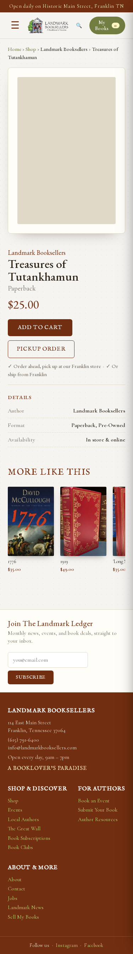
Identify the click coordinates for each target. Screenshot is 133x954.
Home (14, 49)
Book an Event (94, 800)
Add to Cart (40, 327)
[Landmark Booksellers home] (48, 25)
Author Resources (98, 819)
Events (15, 810)
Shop (31, 49)
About (15, 879)
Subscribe (31, 677)
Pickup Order (41, 349)
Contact (16, 888)
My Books (106, 25)
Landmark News (26, 907)
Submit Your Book (97, 810)
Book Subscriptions (29, 838)
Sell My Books (23, 917)
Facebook (93, 945)
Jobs (12, 898)
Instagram (67, 945)
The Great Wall (24, 828)
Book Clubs (20, 847)
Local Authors (23, 819)
